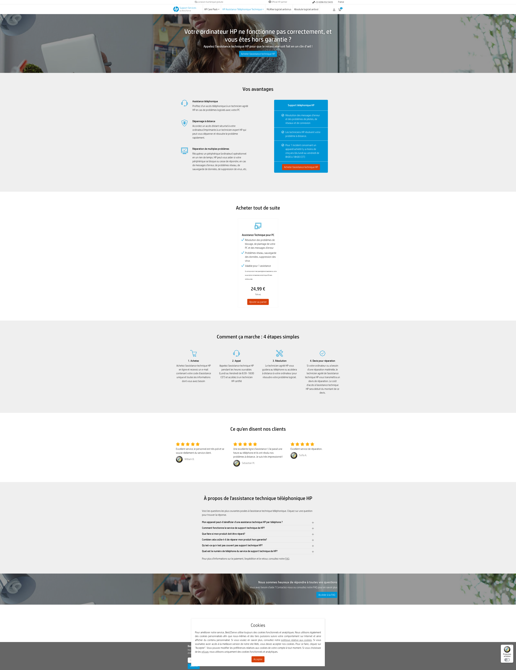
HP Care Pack (211, 9)
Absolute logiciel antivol (306, 9)
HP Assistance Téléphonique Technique (242, 9)
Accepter (258, 659)
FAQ (287, 558)
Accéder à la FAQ (326, 594)
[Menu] (511, 646)
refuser (205, 651)
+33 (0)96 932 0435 (324, 2)
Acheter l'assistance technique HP (258, 53)
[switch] (507, 659)
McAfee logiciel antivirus (279, 9)
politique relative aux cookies (296, 640)
